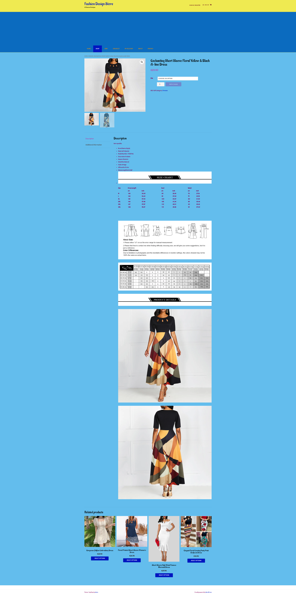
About (140, 49)
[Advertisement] (148, 28)
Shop (97, 49)
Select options (100, 558)
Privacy (150, 49)
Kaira (96, 592)
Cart (106, 49)
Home (89, 49)
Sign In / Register (194, 5)
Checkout (116, 49)
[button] (142, 62)
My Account (129, 49)
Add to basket (173, 84)
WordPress (209, 592)
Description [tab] (90, 139)
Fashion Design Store (98, 4)
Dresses (90, 56)
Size (152, 78)
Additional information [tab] (94, 145)
